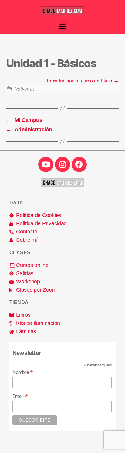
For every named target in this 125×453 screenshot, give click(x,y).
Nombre (22, 372)
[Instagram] (62, 164)
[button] (63, 26)
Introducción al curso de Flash (80, 80)
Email (20, 396)
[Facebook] (79, 164)
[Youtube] (45, 164)
